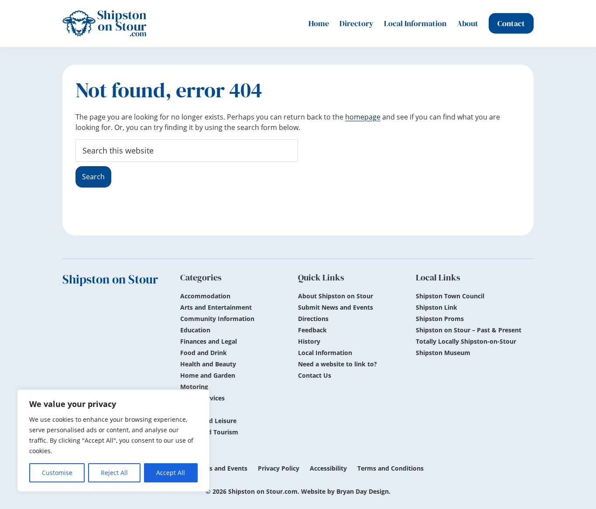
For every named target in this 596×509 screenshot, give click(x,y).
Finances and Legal (208, 341)
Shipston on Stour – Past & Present (468, 330)
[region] (113, 440)
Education (195, 330)
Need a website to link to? (337, 364)
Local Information (325, 352)
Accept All (170, 472)
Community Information (217, 318)
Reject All (114, 472)
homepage (362, 117)
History (309, 341)
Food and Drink (203, 352)
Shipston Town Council (450, 296)
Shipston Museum (443, 352)
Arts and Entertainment (216, 307)
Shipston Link (436, 307)
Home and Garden (207, 375)
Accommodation (205, 296)
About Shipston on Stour (335, 296)
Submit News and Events (335, 307)
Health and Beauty (208, 364)
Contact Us (314, 375)
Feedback (312, 330)
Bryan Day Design (362, 491)
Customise (57, 472)
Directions (313, 318)
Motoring (194, 387)
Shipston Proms (440, 318)
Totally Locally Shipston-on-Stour (466, 341)
